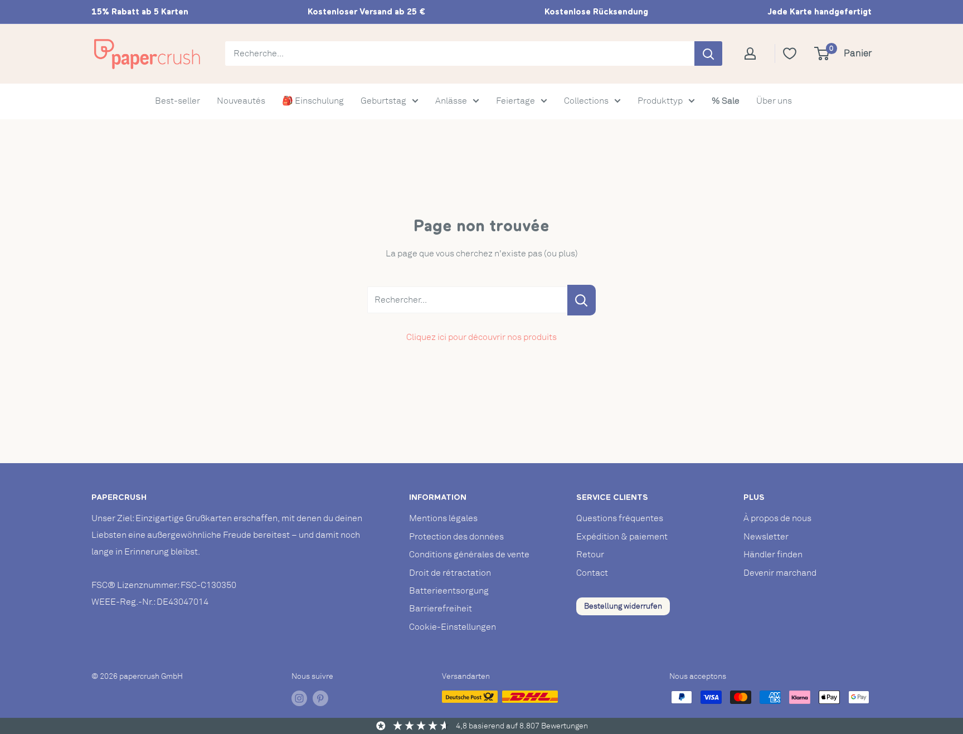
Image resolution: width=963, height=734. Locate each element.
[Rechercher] (708, 53)
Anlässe (451, 100)
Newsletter (766, 536)
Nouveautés (241, 100)
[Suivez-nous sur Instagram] (299, 698)
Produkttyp (660, 100)
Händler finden (772, 554)
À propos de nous (777, 518)
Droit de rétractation (450, 573)
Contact (592, 573)
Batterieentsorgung (449, 590)
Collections (586, 100)
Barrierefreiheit (440, 608)
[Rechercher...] (581, 300)
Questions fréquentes (619, 518)
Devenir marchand (779, 573)
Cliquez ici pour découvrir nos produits (481, 337)
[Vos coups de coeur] (790, 53)
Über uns (774, 100)
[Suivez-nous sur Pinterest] (320, 698)
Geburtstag (383, 100)
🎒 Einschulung (313, 100)
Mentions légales (443, 518)
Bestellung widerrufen (623, 606)
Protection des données (456, 536)
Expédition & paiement (622, 536)
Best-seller (177, 100)
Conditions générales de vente (469, 554)
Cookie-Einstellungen (452, 627)
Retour (590, 554)
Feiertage (515, 100)
